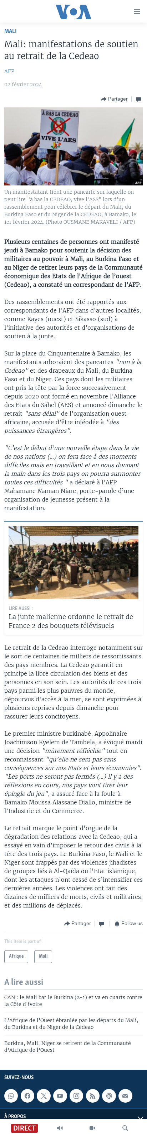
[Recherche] (125, 1128)
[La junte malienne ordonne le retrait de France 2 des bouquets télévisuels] (73, 562)
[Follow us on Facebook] (27, 1096)
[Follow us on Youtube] (60, 1096)
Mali (10, 31)
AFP (9, 71)
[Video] (92, 1128)
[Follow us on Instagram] (76, 1096)
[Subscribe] (125, 1096)
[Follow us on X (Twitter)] (43, 1096)
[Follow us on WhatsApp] (11, 1096)
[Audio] (60, 1128)
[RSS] (93, 1096)
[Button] (114, 99)
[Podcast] (109, 1096)
